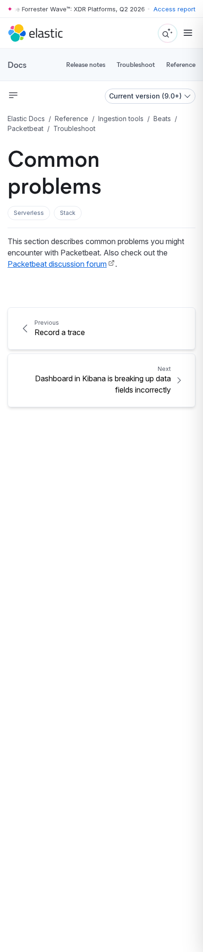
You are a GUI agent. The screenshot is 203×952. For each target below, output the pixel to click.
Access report (174, 9)
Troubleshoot (136, 64)
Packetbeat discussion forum (57, 264)
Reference (180, 64)
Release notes (85, 64)
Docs (17, 64)
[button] (29, 213)
